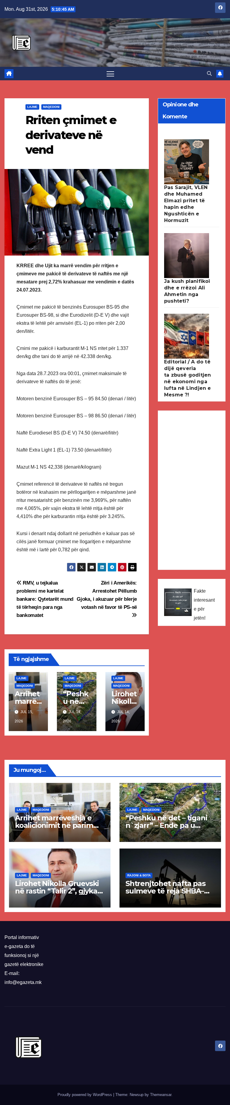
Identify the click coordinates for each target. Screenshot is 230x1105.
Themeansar (160, 1094)
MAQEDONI (51, 106)
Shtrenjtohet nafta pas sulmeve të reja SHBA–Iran (165, 891)
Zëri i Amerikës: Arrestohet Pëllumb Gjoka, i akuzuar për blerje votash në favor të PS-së (107, 595)
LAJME (32, 106)
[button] (209, 73)
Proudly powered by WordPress (85, 1094)
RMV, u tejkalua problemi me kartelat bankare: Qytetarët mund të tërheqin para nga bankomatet (44, 599)
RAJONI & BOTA (139, 875)
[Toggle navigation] (110, 73)
